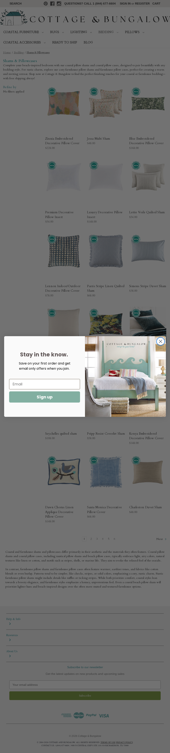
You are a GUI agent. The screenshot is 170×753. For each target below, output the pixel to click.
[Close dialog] (160, 341)
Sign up (45, 397)
